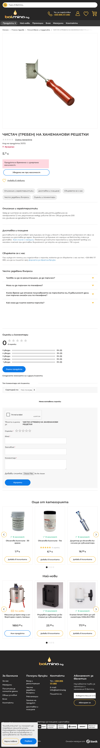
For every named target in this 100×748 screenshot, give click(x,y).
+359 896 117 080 (62, 14)
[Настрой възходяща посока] (34, 390)
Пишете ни (56, 694)
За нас (5, 681)
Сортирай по (11, 390)
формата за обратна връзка (42, 260)
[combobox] (50, 5)
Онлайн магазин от (75, 741)
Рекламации (32, 696)
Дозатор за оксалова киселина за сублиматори (82, 541)
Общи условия (9, 695)
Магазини (58, 23)
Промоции (37, 23)
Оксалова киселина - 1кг (50, 540)
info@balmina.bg (58, 690)
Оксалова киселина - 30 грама (17, 541)
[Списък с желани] (86, 13)
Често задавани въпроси (30, 690)
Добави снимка (13, 473)
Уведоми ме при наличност (26, 172)
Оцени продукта (23, 139)
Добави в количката (17, 559)
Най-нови (25, 23)
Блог (48, 23)
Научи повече (10, 741)
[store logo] (15, 14)
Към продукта (17, 633)
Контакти (72, 23)
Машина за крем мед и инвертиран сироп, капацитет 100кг (17, 615)
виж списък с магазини (23, 240)
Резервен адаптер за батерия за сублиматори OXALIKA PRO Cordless (50, 615)
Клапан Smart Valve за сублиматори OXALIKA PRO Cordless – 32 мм (82, 615)
